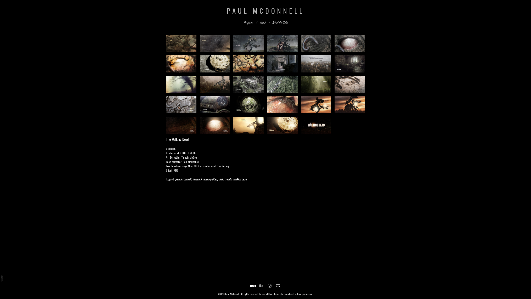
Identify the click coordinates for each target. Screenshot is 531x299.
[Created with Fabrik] (1, 278)
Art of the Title (279, 22)
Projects (248, 22)
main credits (225, 179)
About (262, 22)
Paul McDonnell (232, 294)
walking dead (240, 179)
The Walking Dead (177, 139)
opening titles (210, 179)
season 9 (197, 179)
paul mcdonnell (183, 179)
